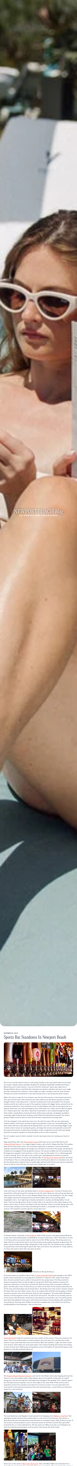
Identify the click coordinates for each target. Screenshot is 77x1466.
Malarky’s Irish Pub (60, 1416)
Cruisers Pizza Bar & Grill (44, 1275)
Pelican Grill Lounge (31, 1142)
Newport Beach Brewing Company (19, 1376)
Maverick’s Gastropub (30, 1464)
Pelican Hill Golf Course (12, 1144)
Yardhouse (33, 1235)
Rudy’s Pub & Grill (10, 1338)
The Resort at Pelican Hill (52, 1157)
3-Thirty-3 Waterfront (46, 1191)
